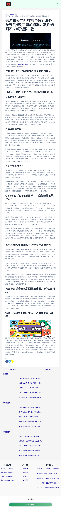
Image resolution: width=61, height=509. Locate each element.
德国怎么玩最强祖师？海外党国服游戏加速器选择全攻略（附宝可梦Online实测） (30, 436)
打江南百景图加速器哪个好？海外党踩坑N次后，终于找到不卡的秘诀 (30, 450)
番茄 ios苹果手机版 (7, 476)
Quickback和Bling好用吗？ (23, 64)
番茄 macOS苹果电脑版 (7, 472)
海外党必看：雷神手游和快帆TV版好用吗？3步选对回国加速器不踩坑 (30, 397)
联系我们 (25, 480)
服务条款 (25, 469)
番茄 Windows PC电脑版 (7, 469)
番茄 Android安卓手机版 (7, 480)
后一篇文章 (49, 369)
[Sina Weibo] (12, 361)
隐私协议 (25, 472)
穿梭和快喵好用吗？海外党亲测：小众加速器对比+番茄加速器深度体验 (30, 383)
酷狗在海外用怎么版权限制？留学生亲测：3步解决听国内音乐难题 (30, 407)
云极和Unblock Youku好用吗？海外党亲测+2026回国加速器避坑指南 (30, 387)
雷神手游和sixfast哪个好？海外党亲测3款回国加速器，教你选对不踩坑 (30, 378)
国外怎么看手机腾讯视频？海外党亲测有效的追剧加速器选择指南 (30, 426)
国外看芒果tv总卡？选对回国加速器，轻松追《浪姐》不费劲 (30, 416)
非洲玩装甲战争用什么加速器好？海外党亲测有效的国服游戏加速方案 (30, 455)
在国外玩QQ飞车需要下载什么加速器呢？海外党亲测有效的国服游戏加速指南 (30, 441)
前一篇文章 (12, 369)
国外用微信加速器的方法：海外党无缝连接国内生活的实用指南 (30, 412)
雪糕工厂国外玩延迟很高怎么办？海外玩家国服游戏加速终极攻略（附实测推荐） (30, 445)
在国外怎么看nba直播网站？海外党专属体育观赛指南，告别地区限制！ (30, 421)
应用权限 (25, 476)
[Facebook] (6, 361)
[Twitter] (9, 361)
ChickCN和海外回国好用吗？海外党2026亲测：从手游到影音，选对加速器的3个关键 (30, 392)
